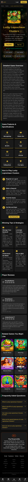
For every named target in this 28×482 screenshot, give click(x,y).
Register (24, 2)
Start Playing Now (14, 216)
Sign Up (19, 44)
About (22, 459)
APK (6, 465)
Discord (22, 456)
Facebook (11, 456)
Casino (7, 6)
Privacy (22, 467)
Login (17, 2)
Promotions (14, 463)
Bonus (25, 480)
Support (22, 461)
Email (5, 456)
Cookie (22, 463)
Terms (22, 465)
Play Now (9, 44)
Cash (14, 467)
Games (14, 459)
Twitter (17, 456)
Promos (19, 480)
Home (2, 6)
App (6, 467)
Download (14, 480)
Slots (14, 461)
